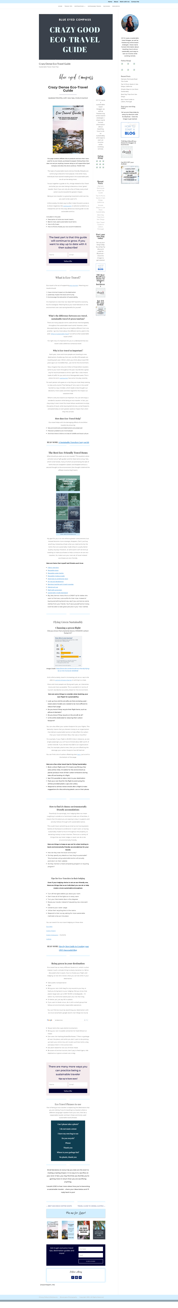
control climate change (63, 680)
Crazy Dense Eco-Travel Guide (55, 63)
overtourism (67, 206)
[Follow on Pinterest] (80, 1277)
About (116, 2)
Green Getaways (52, 935)
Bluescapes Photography (68, 1297)
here (78, 754)
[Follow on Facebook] (72, 1277)
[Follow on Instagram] (76, 1277)
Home (110, 2)
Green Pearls (51, 931)
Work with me (125, 2)
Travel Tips (68, 6)
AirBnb (48, 939)
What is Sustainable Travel (60, 334)
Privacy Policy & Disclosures (48, 1297)
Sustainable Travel (94, 6)
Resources (116, 6)
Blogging (106, 6)
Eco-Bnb (49, 926)
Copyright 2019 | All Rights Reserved (91, 1297)
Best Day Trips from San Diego (100, 217)
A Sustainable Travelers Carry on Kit (74, 442)
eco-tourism (74, 285)
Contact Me (135, 2)
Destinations (79, 6)
